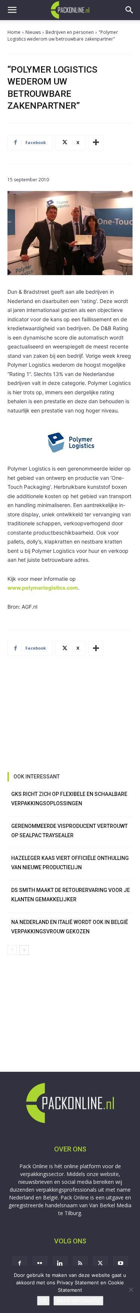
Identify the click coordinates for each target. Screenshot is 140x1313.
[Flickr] (39, 1263)
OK (43, 1301)
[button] (12, 10)
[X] (100, 1263)
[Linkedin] (60, 1263)
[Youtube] (120, 1263)
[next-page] (24, 950)
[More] (96, 142)
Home (14, 32)
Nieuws (33, 32)
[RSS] (80, 1263)
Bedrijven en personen (70, 32)
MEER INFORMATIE (78, 1301)
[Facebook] (19, 1263)
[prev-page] (12, 950)
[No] (130, 1289)
